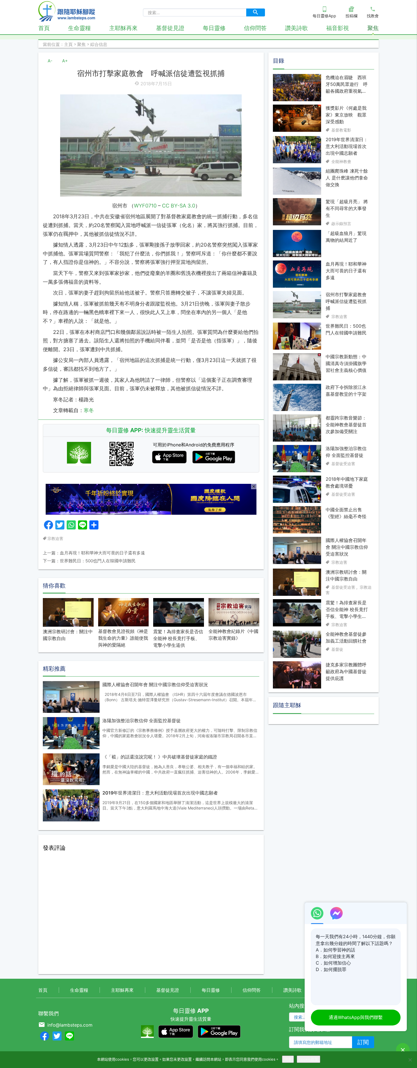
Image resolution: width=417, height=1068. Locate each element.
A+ (65, 60)
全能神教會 (341, 161)
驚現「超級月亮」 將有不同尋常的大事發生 (347, 208)
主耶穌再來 (123, 28)
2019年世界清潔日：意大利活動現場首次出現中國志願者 (160, 793)
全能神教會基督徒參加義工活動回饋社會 (346, 637)
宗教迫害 (55, 538)
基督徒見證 (170, 28)
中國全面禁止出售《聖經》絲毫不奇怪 (346, 513)
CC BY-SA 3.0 (178, 206)
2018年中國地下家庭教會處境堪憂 (347, 482)
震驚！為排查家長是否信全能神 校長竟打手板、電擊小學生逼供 (178, 638)
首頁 (44, 28)
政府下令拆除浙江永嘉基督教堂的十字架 (346, 390)
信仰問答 (255, 28)
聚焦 (373, 28)
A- (50, 60)
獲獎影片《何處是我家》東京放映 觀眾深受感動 (346, 114)
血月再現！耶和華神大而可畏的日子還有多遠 (346, 270)
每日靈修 (214, 28)
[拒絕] (410, 1060)
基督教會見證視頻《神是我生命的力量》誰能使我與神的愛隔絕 (123, 638)
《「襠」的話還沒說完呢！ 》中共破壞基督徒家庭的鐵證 (159, 757)
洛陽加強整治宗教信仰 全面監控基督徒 (141, 720)
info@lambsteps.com (69, 1025)
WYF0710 (145, 206)
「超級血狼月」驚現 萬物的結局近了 (346, 236)
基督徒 (337, 649)
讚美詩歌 (296, 28)
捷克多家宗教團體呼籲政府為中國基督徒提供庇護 (346, 671)
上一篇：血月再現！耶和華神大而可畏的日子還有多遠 (94, 553)
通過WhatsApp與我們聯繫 (356, 1017)
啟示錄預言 (341, 223)
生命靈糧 (79, 28)
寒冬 (89, 410)
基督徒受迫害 (343, 463)
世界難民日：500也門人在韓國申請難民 (346, 329)
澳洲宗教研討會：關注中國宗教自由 (68, 635)
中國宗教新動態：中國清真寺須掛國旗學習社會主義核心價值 (346, 363)
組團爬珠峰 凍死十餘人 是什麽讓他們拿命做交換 (347, 177)
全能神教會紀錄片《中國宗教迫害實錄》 (233, 634)
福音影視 (337, 28)
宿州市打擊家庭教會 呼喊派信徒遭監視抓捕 (347, 301)
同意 (288, 1059)
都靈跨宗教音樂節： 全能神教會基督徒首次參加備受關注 (346, 424)
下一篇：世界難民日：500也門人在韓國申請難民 (89, 560)
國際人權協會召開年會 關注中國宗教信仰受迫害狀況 (155, 684)
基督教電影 (341, 130)
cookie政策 (308, 1059)
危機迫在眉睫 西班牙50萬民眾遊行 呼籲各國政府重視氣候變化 (347, 84)
